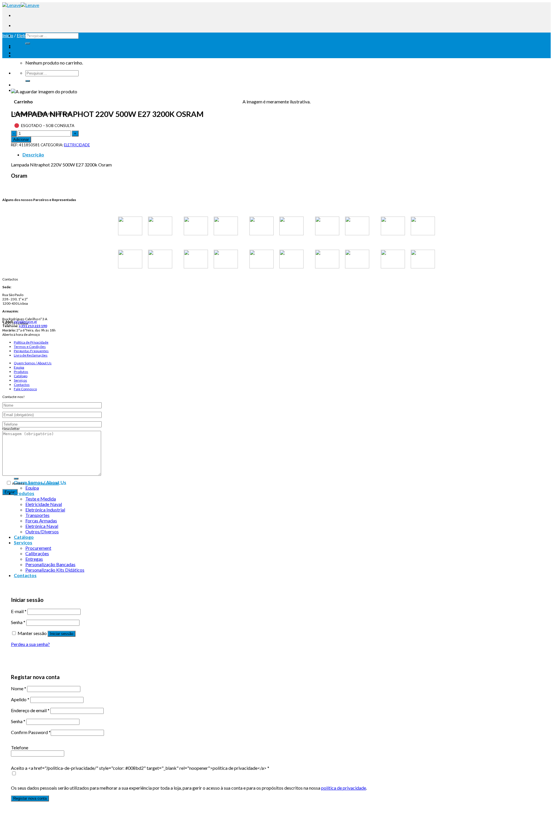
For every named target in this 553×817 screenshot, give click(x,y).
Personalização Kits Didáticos (54, 570)
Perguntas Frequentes (31, 351)
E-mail (18, 611)
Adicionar (21, 139)
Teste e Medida (40, 498)
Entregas (34, 559)
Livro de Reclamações (31, 355)
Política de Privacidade (31, 342)
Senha (18, 622)
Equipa (19, 367)
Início (7, 35)
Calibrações (37, 553)
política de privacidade (42, 483)
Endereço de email (30, 710)
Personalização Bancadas (50, 564)
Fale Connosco (25, 389)
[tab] (282, 154)
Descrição (33, 154)
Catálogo (20, 376)
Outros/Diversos (42, 531)
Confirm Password (31, 732)
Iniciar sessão (61, 634)
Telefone (19, 747)
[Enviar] (27, 43)
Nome (18, 688)
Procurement (38, 548)
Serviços (20, 380)
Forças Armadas (41, 520)
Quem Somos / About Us (33, 363)
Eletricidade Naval (43, 504)
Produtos (21, 371)
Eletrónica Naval (41, 526)
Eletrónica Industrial (45, 509)
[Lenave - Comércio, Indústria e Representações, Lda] (20, 5)
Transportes (37, 515)
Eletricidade (29, 35)
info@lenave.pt (25, 321)
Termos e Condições (30, 346)
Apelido (20, 699)
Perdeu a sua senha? (30, 644)
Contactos (22, 384)
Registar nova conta (30, 798)
